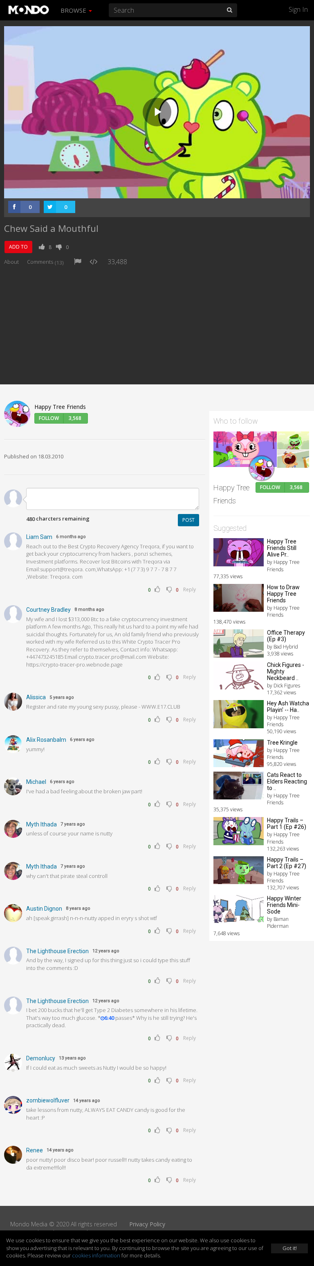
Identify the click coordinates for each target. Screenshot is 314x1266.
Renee (34, 1150)
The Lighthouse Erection (57, 951)
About (11, 261)
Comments (45, 261)
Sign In (298, 9)
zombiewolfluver (48, 1100)
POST (188, 519)
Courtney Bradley (48, 609)
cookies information (96, 1255)
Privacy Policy (147, 1224)
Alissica (36, 697)
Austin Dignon (44, 908)
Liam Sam (39, 537)
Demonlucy (40, 1058)
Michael (36, 782)
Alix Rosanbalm (46, 739)
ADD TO (18, 246)
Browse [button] (74, 10)
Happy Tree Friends (60, 407)
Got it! (290, 1248)
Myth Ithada (41, 824)
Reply (189, 589)
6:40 (109, 1017)
